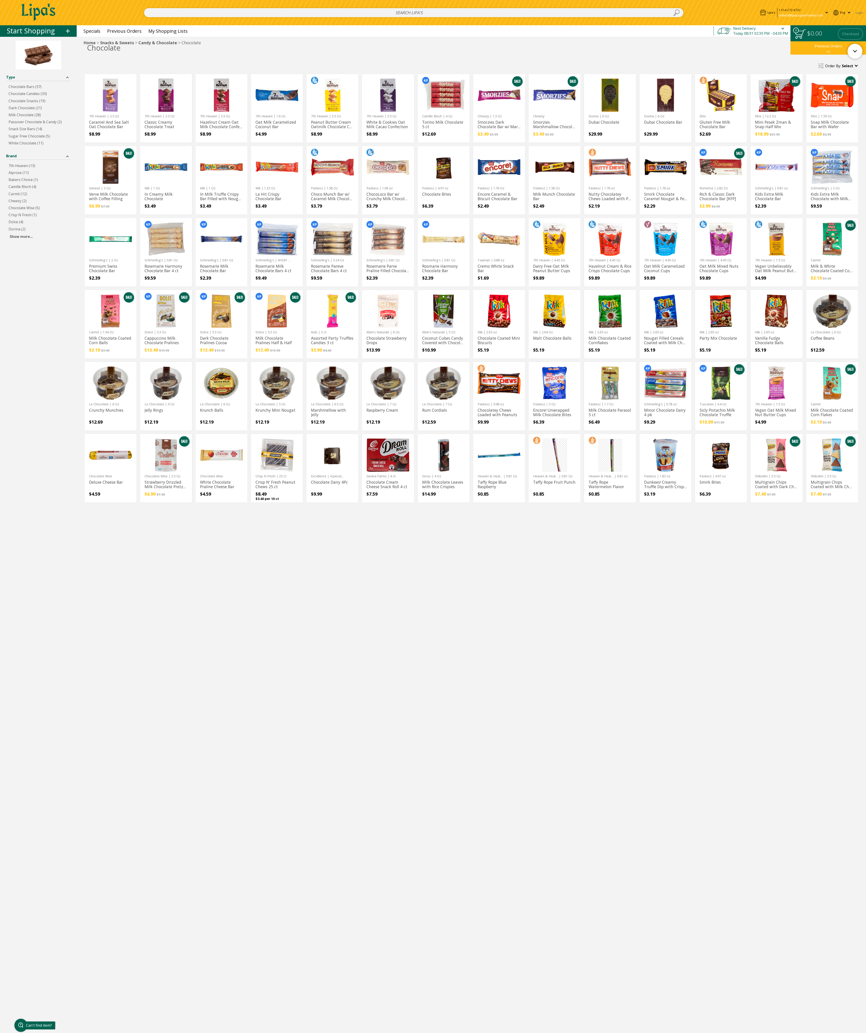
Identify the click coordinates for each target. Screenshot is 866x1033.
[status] (800, 34)
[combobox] (413, 12)
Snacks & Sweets (117, 42)
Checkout (850, 33)
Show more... (21, 236)
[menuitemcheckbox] (38, 87)
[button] (794, 12)
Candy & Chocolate (157, 42)
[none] (110, 108)
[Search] (676, 12)
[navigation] (38, 31)
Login (859, 13)
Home (89, 42)
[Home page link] (38, 12)
